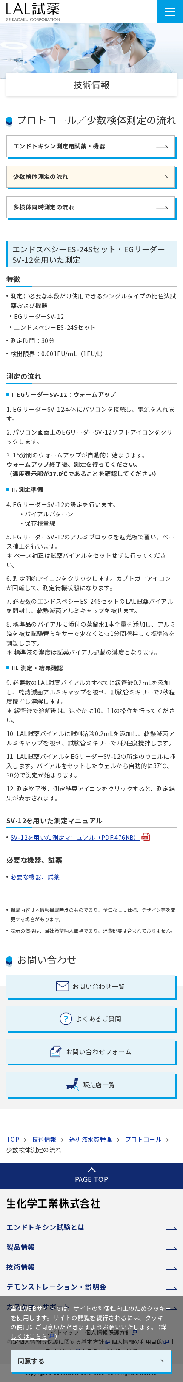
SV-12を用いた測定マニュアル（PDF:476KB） (75, 837)
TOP (12, 1139)
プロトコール (143, 1139)
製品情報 (20, 1247)
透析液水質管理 (90, 1139)
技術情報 (44, 1139)
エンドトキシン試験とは (45, 1227)
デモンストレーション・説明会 (56, 1287)
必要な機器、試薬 (35, 876)
